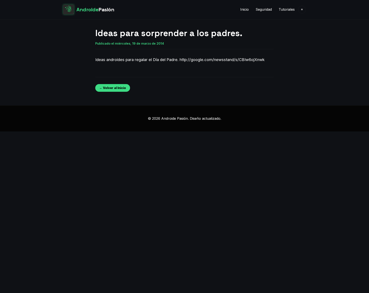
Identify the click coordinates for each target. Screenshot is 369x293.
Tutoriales (287, 9)
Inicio (244, 9)
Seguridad (264, 9)
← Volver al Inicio (112, 88)
